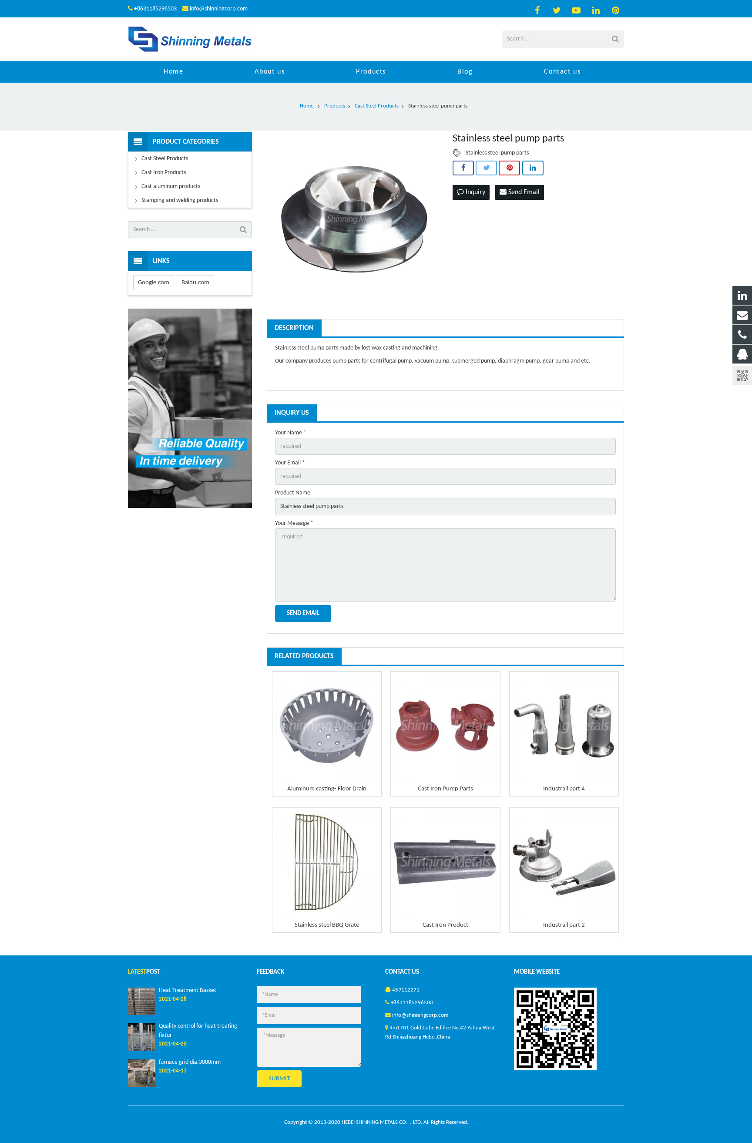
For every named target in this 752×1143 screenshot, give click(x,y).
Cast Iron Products (163, 172)
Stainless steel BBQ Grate (327, 925)
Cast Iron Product (445, 925)
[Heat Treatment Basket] (141, 1013)
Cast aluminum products (170, 186)
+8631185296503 (155, 9)
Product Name (292, 493)
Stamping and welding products (179, 200)
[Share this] (463, 168)
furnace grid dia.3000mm (190, 1062)
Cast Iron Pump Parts (445, 789)
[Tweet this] (486, 168)
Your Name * (290, 433)
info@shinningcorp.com (219, 9)
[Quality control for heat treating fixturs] (141, 1049)
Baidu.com (195, 282)
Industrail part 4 (564, 789)
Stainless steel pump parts (497, 153)
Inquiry (474, 192)
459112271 (406, 990)
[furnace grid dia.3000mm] (141, 1085)
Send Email (523, 192)
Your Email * (290, 463)
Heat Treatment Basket (187, 990)
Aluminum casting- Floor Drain (326, 789)
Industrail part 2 (564, 925)
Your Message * (294, 523)
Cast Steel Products (164, 158)
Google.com (153, 282)
